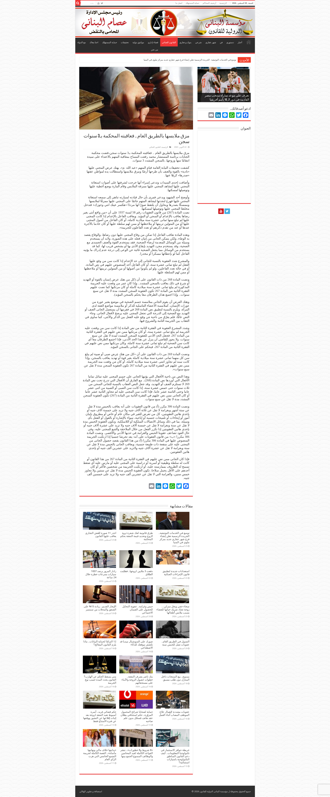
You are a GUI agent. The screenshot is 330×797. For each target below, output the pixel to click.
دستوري (230, 42)
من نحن (154, 49)
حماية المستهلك (192, 3)
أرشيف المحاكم (209, 3)
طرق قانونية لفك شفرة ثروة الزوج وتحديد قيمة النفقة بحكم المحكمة (136, 536)
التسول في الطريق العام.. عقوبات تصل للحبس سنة (175, 643)
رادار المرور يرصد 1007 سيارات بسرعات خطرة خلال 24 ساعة (100, 574)
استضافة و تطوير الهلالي (90, 791)
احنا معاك (94, 42)
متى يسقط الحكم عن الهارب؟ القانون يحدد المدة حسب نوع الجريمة (100, 679)
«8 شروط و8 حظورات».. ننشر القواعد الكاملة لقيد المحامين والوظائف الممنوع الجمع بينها (136, 753)
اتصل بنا (178, 3)
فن (221, 42)
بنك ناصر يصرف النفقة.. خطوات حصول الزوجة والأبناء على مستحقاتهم (137, 679)
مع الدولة (81, 42)
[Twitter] (102, 3)
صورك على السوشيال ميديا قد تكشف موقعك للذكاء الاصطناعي (136, 644)
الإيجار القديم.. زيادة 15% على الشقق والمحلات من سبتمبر (100, 608)
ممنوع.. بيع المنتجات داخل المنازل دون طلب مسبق (175, 678)
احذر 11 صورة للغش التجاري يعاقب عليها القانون (100, 534)
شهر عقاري (210, 42)
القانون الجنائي (169, 42)
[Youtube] (98, 3)
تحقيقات (125, 42)
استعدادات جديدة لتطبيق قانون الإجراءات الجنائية (176, 573)
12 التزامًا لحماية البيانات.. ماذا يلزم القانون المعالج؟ (99, 643)
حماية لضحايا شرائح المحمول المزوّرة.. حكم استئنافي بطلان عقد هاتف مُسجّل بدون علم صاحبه (136, 716)
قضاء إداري (153, 42)
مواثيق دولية (138, 42)
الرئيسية (248, 42)
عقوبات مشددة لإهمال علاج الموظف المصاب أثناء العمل (174, 713)
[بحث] (77, 3)
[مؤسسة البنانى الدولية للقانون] (165, 21)
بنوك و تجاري (185, 42)
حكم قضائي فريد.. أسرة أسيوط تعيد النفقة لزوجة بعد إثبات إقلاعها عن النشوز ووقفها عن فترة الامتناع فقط (99, 716)
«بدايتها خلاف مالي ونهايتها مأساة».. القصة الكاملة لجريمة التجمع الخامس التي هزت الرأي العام (99, 754)
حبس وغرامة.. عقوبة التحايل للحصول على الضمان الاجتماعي (137, 609)
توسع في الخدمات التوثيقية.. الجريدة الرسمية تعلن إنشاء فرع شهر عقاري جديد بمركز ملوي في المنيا (190, 59)
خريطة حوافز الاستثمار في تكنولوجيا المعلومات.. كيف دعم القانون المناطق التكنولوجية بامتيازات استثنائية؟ (175, 756)
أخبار (240, 42)
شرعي (198, 42)
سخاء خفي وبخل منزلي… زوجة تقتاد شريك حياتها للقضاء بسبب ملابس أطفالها (172, 609)
